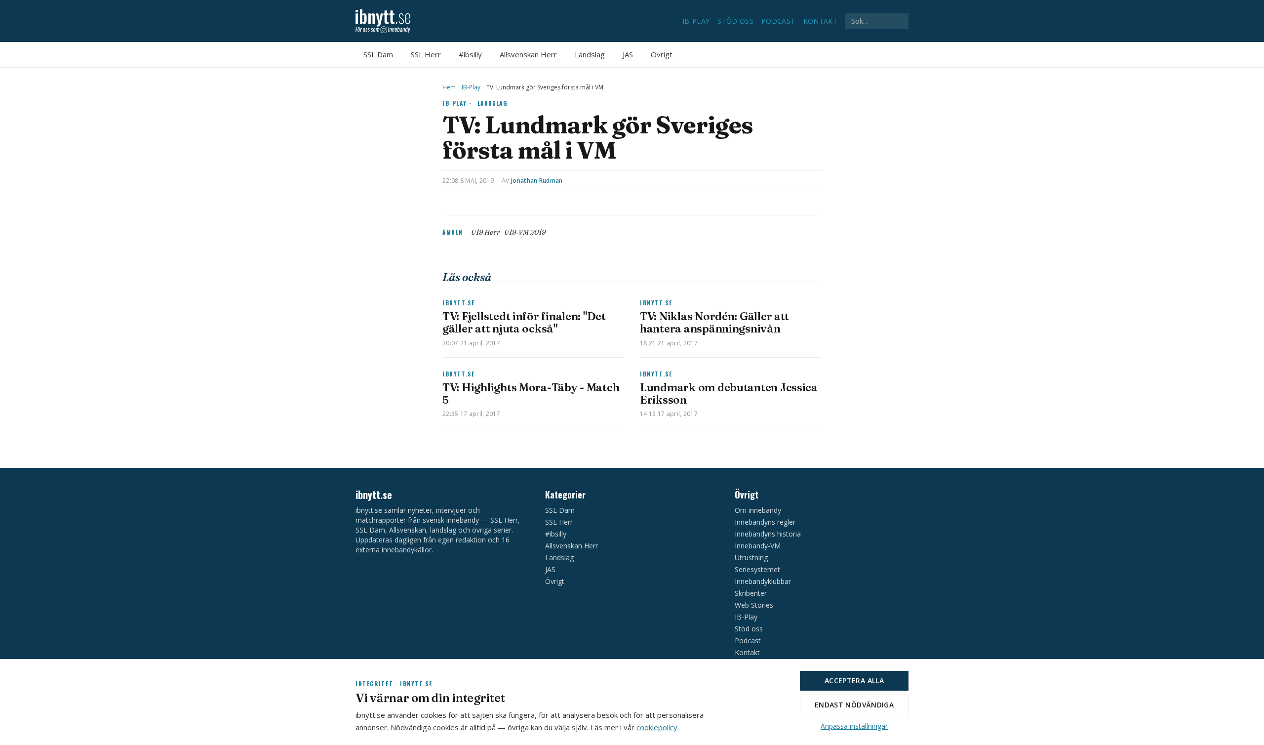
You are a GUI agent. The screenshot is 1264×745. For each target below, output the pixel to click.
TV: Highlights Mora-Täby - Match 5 (530, 393)
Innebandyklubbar (763, 581)
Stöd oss (735, 21)
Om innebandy (758, 510)
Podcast (778, 21)
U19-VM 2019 (525, 232)
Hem (449, 87)
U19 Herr (485, 232)
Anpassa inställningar (854, 726)
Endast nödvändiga (854, 704)
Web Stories (754, 605)
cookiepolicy (656, 727)
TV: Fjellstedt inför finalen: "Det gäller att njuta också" (524, 322)
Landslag (590, 54)
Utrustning (751, 557)
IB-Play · (457, 103)
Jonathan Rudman (537, 180)
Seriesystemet (757, 569)
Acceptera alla (854, 680)
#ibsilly (470, 54)
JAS (628, 54)
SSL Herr (426, 54)
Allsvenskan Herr (528, 54)
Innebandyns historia (768, 533)
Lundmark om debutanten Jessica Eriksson (729, 393)
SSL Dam (378, 54)
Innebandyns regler (765, 522)
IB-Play (696, 21)
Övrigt (661, 54)
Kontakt (820, 21)
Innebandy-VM (758, 545)
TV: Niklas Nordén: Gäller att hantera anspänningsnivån (714, 322)
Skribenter (751, 593)
